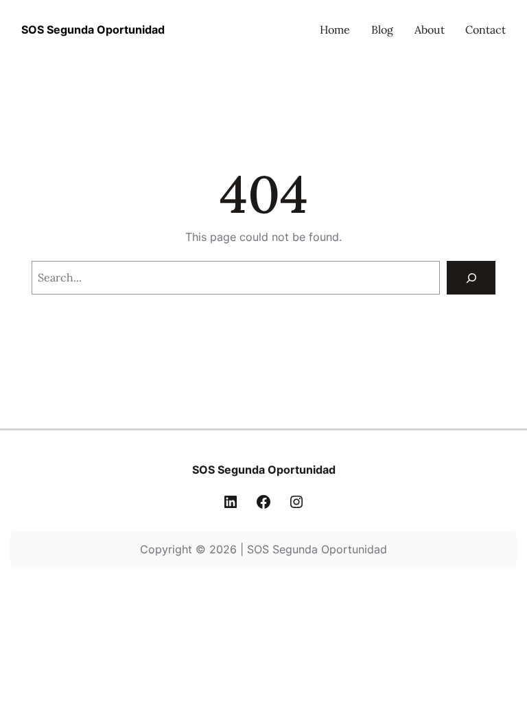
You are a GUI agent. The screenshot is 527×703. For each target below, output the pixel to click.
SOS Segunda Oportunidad (93, 29)
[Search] (471, 278)
